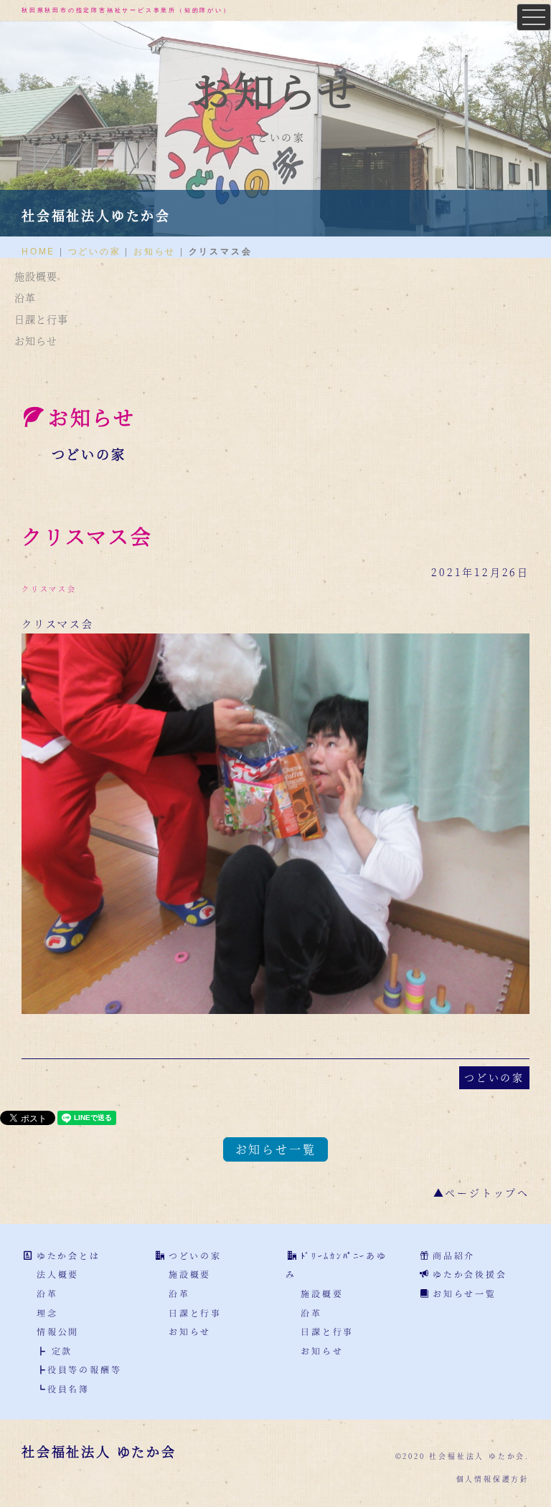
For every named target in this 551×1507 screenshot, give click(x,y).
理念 (47, 1312)
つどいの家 (94, 250)
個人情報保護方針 (492, 1479)
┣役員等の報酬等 (79, 1369)
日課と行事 (41, 319)
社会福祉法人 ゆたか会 (99, 1451)
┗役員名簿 (63, 1388)
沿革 (25, 297)
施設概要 (35, 276)
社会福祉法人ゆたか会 (96, 215)
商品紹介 (454, 1255)
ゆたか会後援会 (470, 1274)
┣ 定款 (54, 1350)
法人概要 (58, 1274)
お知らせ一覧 (275, 1149)
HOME (38, 250)
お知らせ (154, 250)
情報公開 (58, 1331)
